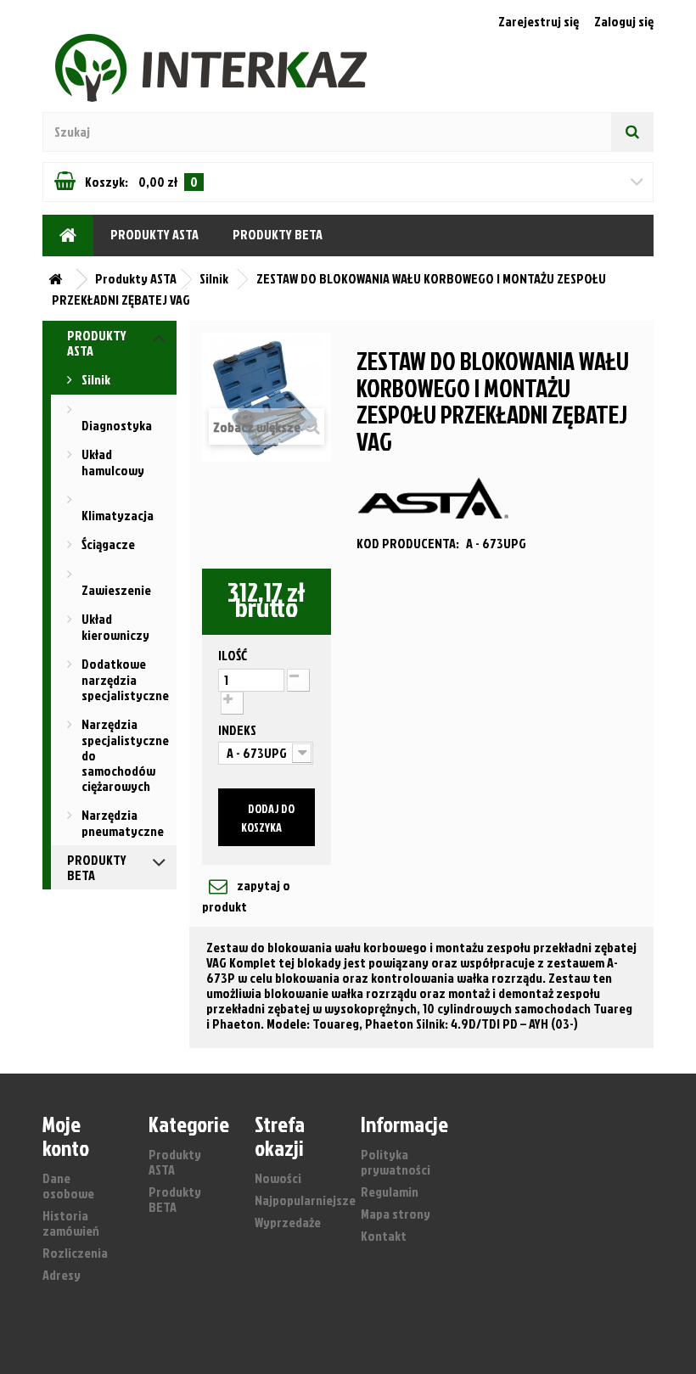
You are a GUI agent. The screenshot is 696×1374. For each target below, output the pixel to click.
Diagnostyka (116, 425)
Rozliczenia (75, 1252)
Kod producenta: (407, 543)
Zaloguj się (624, 21)
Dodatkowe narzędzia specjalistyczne (124, 679)
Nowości (278, 1178)
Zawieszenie (116, 589)
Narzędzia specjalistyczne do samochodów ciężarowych (124, 755)
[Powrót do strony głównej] (59, 279)
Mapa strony (395, 1213)
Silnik (94, 379)
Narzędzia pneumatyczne (121, 822)
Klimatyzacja (117, 515)
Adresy (61, 1274)
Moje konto (65, 1135)
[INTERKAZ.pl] (67, 235)
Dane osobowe (68, 1186)
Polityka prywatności (395, 1162)
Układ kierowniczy (114, 626)
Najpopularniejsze (305, 1200)
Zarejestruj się (539, 21)
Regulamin (389, 1191)
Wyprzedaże (288, 1222)
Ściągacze (107, 544)
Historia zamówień (70, 1223)
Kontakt (384, 1235)
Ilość (232, 655)
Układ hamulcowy (111, 462)
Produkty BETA (278, 234)
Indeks (238, 729)
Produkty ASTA (154, 234)
